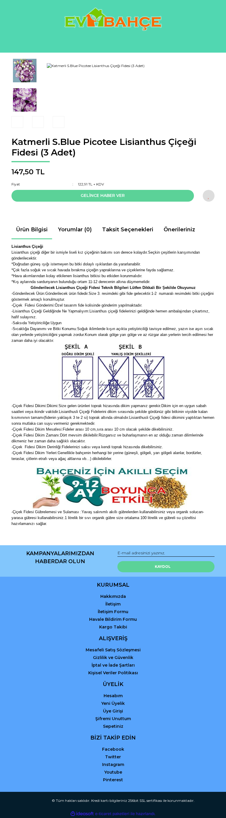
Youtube (113, 772)
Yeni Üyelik (113, 703)
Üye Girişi (113, 711)
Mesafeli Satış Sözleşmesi (113, 650)
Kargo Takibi (113, 627)
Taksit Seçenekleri (127, 229)
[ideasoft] (82, 814)
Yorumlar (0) (75, 229)
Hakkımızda (113, 596)
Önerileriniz (179, 229)
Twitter (113, 757)
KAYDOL (163, 566)
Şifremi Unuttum (113, 718)
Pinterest (113, 779)
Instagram (113, 764)
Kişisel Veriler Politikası (113, 672)
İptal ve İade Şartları (113, 665)
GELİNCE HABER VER (103, 195)
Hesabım (113, 695)
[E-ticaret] (112, 813)
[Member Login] (113, 42)
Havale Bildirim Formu (113, 619)
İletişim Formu (113, 611)
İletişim (113, 604)
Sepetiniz (113, 726)
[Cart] (207, 42)
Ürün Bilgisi (32, 229)
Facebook (113, 749)
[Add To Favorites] (209, 196)
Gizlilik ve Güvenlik (113, 657)
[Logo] (113, 19)
